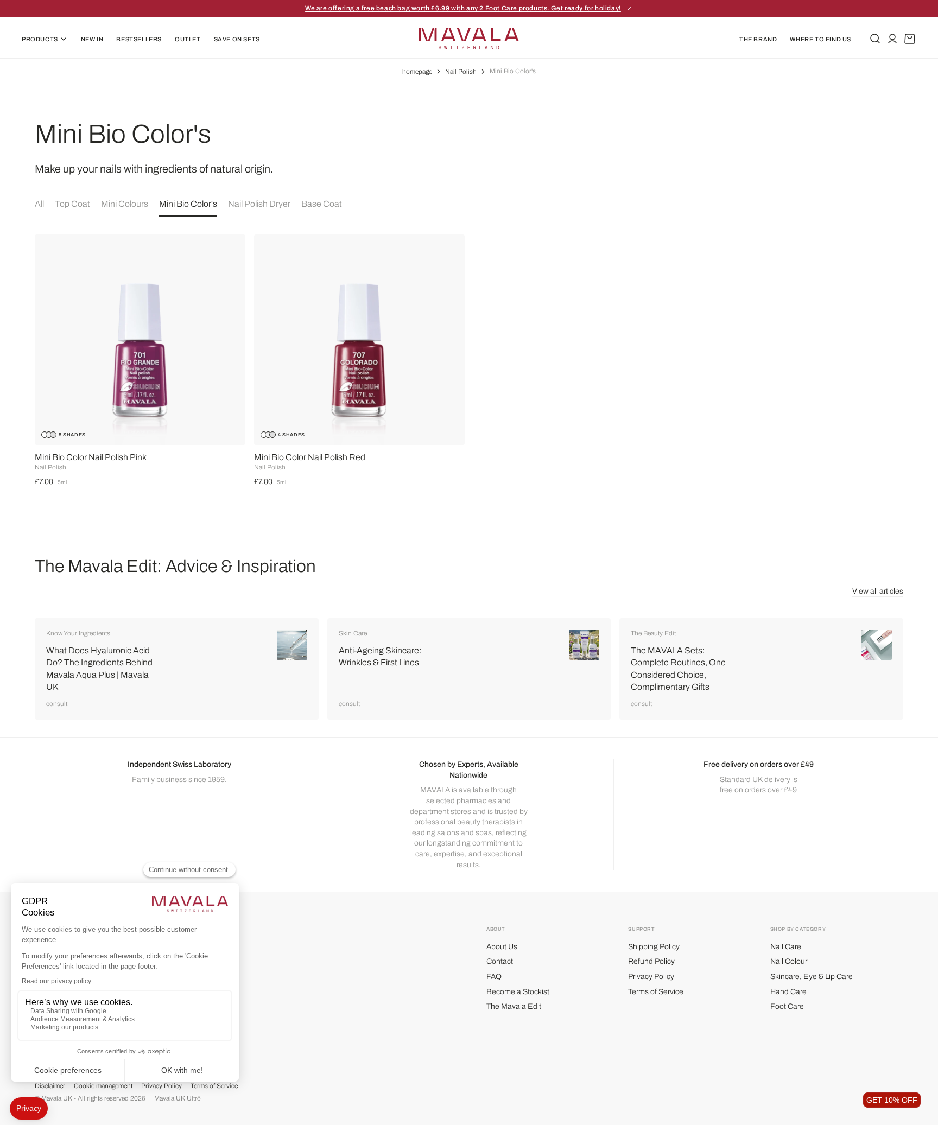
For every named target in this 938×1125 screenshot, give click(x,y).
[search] (875, 38)
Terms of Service (655, 992)
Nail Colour (788, 961)
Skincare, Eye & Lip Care (811, 977)
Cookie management (103, 1086)
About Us (501, 947)
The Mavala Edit (513, 1006)
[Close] (629, 8)
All (39, 203)
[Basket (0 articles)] (909, 38)
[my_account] (892, 38)
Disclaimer (50, 1086)
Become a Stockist (517, 992)
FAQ (494, 977)
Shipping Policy (654, 947)
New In (92, 39)
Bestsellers (139, 39)
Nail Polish (461, 71)
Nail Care (785, 947)
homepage (417, 71)
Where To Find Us (820, 39)
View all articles (877, 591)
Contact (499, 961)
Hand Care (788, 992)
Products (40, 39)
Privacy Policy (651, 977)
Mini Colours (124, 203)
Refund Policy (651, 961)
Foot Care (787, 1006)
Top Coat (72, 203)
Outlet (188, 39)
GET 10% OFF (891, 1100)
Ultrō (194, 1098)
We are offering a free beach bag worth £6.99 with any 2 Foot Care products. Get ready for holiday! (463, 8)
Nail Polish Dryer (259, 203)
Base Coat (321, 203)
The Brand (758, 39)
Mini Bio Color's (188, 203)
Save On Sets (237, 39)
